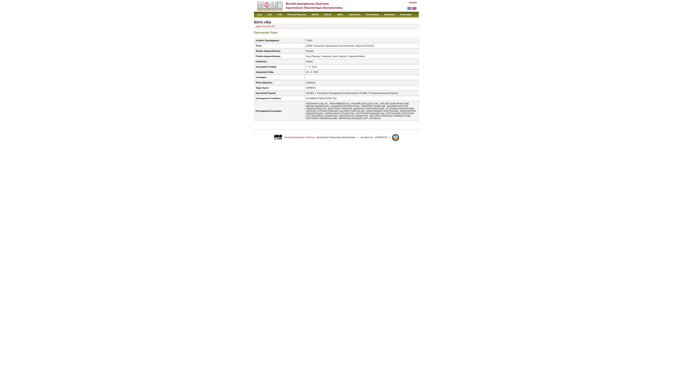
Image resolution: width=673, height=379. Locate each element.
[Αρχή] (270, 9)
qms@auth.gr (367, 137)
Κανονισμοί (406, 14)
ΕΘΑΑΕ (328, 14)
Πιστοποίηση (372, 14)
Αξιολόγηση (355, 14)
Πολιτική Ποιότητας (296, 14)
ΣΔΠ (269, 14)
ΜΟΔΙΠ (315, 14)
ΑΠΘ (279, 14)
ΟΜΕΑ (340, 14)
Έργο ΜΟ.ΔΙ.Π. (269, 26)
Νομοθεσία (389, 14)
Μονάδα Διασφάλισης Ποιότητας (299, 137)
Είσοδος (413, 2)
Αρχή (259, 14)
